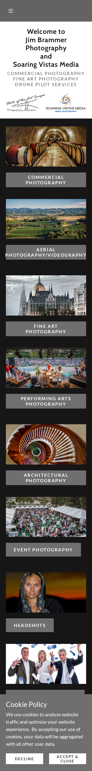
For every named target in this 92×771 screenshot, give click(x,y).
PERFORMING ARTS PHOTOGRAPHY (46, 401)
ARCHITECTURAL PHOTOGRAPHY (46, 477)
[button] (11, 11)
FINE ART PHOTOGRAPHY (46, 328)
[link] (46, 48)
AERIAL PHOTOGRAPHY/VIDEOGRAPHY (46, 252)
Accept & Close (68, 758)
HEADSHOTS (30, 625)
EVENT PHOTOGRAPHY (43, 549)
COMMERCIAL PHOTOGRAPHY (46, 179)
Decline (24, 759)
